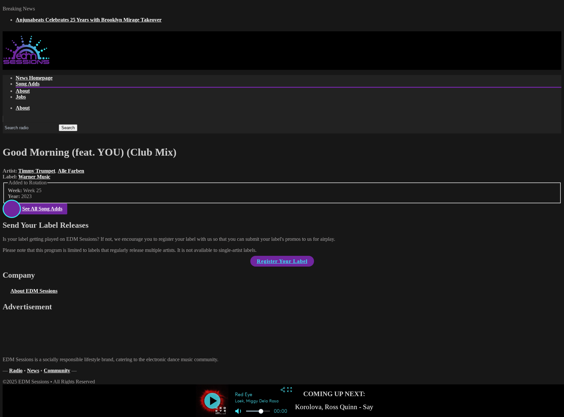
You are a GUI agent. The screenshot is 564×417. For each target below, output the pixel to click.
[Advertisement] (442, 80)
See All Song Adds (42, 208)
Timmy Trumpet (36, 171)
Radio (16, 370)
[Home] (26, 63)
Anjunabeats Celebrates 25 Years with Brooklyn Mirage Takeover (89, 20)
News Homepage (34, 78)
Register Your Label (282, 261)
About (23, 91)
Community (57, 370)
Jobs (21, 97)
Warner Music (34, 176)
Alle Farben (71, 171)
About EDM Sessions (33, 291)
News (33, 370)
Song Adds (27, 83)
